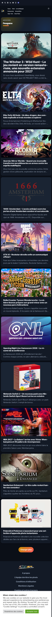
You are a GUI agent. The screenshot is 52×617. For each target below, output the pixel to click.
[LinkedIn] (10, 2)
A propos (26, 573)
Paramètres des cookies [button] (13, 611)
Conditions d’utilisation (26, 581)
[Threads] (15, 2)
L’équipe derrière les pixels (26, 577)
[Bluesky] (13, 2)
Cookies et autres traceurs (26, 590)
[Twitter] (5, 2)
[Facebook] (2, 2)
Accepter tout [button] (32, 611)
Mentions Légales (26, 586)
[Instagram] (7, 2)
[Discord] (18, 2)
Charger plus (26, 549)
